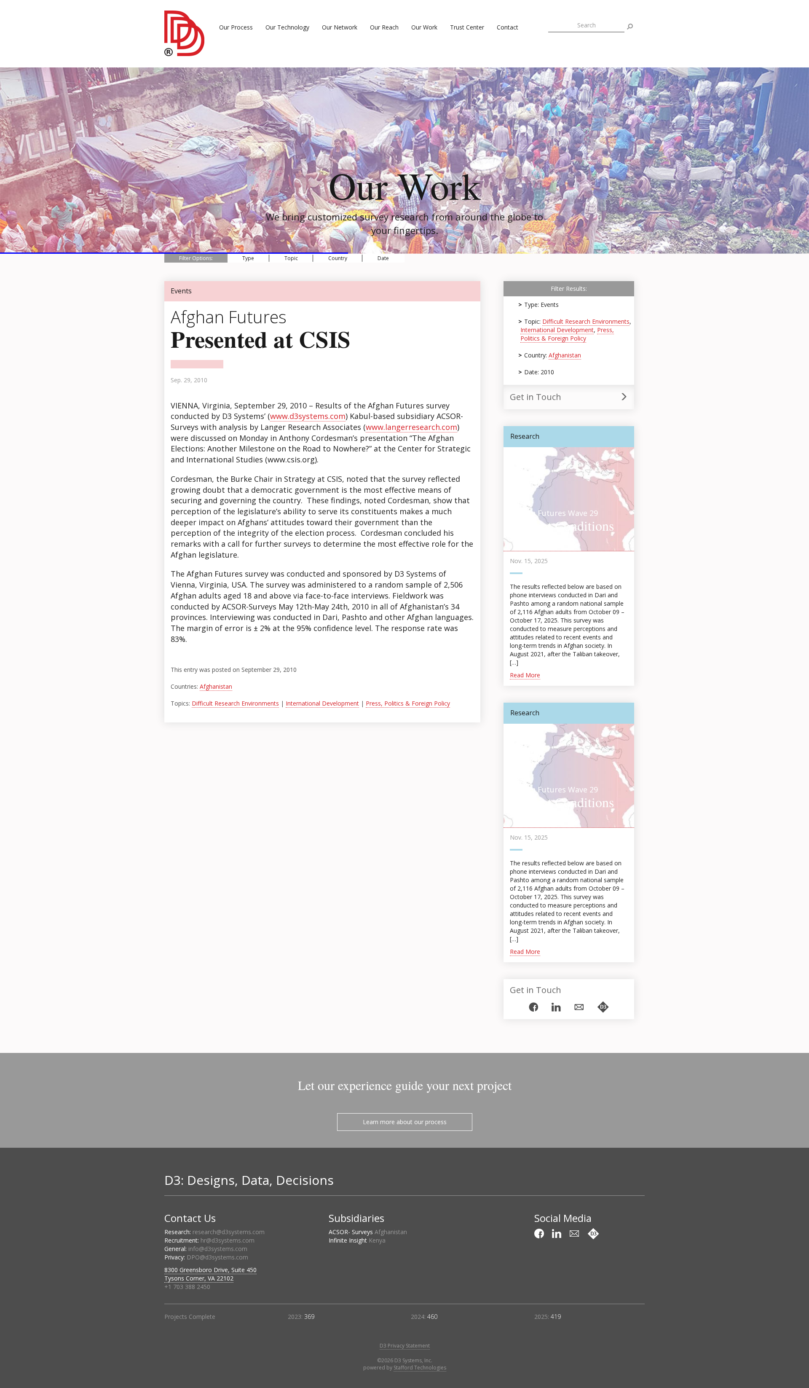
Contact (507, 27)
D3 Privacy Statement (405, 1345)
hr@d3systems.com (227, 1240)
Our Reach (384, 27)
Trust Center (467, 27)
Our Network (339, 27)
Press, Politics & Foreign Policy (408, 703)
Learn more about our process (405, 1122)
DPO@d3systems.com (217, 1257)
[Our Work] (603, 1007)
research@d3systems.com (229, 1232)
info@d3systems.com (217, 1249)
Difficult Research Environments (235, 703)
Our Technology (287, 27)
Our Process (236, 27)
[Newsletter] (579, 1007)
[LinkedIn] (556, 1007)
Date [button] (383, 258)
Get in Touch (535, 397)
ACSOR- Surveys (368, 1232)
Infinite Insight (357, 1240)
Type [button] (248, 258)
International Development (322, 703)
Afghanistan (216, 686)
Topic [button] (291, 258)
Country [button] (337, 258)
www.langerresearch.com (411, 427)
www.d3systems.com (308, 416)
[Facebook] (533, 1007)
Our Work (424, 27)
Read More (525, 675)
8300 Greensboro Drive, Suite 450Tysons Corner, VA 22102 (210, 1274)
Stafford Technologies (420, 1367)
